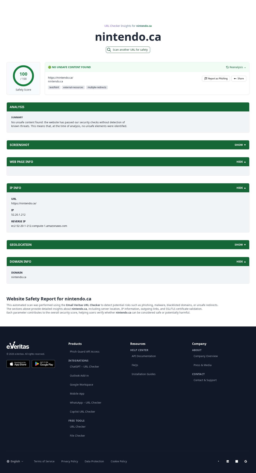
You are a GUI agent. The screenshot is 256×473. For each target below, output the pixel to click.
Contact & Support (205, 380)
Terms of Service (44, 461)
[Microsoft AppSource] (236, 461)
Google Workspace (81, 384)
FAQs (135, 365)
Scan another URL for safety (130, 49)
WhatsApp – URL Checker (85, 402)
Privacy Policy (69, 461)
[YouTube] (218, 461)
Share (241, 78)
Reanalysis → (238, 67)
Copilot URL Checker (82, 411)
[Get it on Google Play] (43, 364)
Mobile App (77, 393)
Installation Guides (144, 374)
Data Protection (94, 461)
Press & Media (203, 365)
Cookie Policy (119, 461)
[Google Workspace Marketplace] (245, 461)
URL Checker (78, 426)
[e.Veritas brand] (31, 345)
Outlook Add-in (79, 375)
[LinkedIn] (227, 461)
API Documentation (144, 356)
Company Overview (206, 356)
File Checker (77, 435)
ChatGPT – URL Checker (84, 366)
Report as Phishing (218, 78)
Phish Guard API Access (85, 351)
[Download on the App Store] (18, 364)
